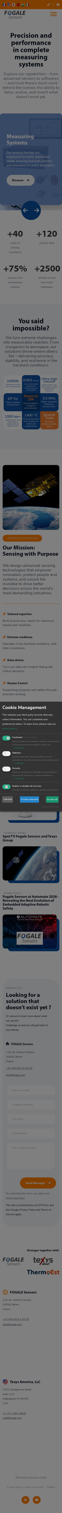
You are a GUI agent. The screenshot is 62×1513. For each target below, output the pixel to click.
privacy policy (9, 728)
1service (17, 747)
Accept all (52, 799)
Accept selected (29, 799)
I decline (7, 799)
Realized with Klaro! (49, 807)
